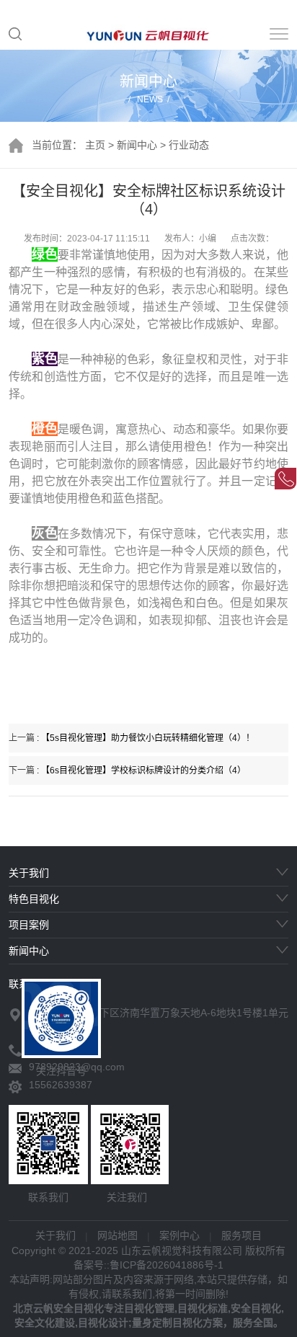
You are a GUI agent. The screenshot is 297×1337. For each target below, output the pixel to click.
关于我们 (55, 1235)
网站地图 (117, 1235)
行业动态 (189, 145)
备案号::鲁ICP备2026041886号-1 (148, 1265)
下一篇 (127, 770)
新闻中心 (137, 145)
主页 (95, 145)
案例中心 (179, 1235)
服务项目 (241, 1235)
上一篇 (131, 738)
